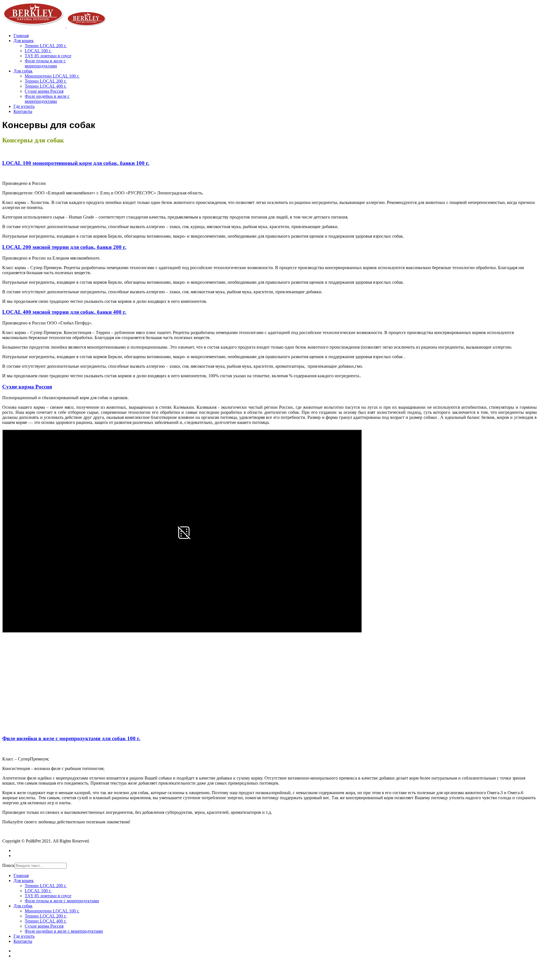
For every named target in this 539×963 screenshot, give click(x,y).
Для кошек (23, 40)
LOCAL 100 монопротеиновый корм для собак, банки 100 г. (75, 163)
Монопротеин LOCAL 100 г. (52, 76)
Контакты (22, 111)
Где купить (24, 106)
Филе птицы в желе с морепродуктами (45, 63)
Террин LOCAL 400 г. (46, 86)
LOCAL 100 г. (38, 50)
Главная (21, 35)
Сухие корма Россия (44, 91)
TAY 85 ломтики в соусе (48, 55)
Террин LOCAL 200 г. (46, 45)
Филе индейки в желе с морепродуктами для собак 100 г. (71, 738)
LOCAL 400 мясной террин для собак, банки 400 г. (64, 312)
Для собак (23, 71)
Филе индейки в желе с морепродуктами (47, 99)
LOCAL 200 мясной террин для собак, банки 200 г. (64, 247)
